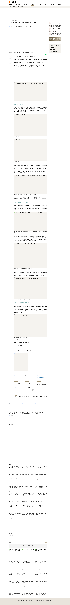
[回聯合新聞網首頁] (10, 2)
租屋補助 (18, 6)
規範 (10, 542)
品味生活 (32, 4)
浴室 (22, 6)
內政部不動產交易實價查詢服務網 (55, 45)
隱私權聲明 (36, 600)
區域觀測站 (18, 4)
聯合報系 (40, 600)
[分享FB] (10, 55)
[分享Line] (10, 57)
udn (9, 20)
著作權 (33, 600)
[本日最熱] (60, 20)
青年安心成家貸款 (52, 49)
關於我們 (47, 600)
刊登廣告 (19, 600)
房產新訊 (10, 4)
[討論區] (10, 60)
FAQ (22, 600)
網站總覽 (51, 600)
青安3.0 (11, 6)
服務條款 (30, 600)
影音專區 (52, 4)
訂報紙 (44, 600)
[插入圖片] (44, 542)
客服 (23, 600)
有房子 (46, 4)
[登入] (58, 2)
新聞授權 (27, 600)
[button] (60, 2)
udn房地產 (12, 20)
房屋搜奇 (25, 4)
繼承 (14, 6)
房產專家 (39, 4)
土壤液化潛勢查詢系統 (53, 51)
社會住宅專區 (52, 47)
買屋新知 (59, 4)
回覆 (46, 542)
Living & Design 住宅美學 (26, 387)
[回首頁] (12, 2)
